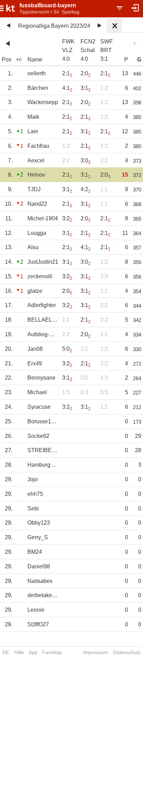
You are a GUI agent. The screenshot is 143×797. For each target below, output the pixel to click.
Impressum (95, 652)
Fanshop (52, 652)
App (33, 652)
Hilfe (19, 652)
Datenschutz (127, 652)
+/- (19, 59)
